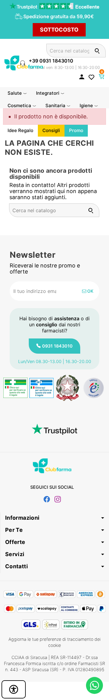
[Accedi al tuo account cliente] (81, 76)
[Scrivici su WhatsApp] (94, 685)
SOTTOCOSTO (59, 29)
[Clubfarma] (23, 62)
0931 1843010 (57, 345)
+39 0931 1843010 (51, 61)
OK (89, 291)
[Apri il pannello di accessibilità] (14, 689)
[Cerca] (97, 50)
